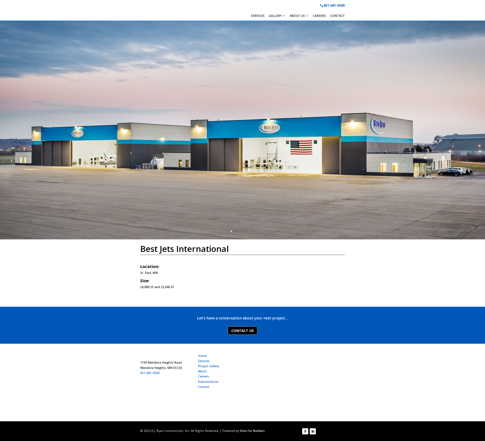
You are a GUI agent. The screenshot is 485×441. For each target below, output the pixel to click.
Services (257, 16)
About (202, 371)
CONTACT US (242, 330)
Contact (337, 16)
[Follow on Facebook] (305, 431)
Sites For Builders (252, 431)
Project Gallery (208, 366)
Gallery (275, 16)
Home (202, 356)
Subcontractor (208, 382)
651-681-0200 (334, 5)
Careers (319, 16)
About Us (297, 16)
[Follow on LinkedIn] (313, 431)
